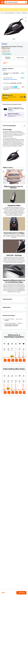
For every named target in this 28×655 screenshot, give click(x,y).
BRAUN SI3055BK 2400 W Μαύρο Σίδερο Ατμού (23, 381)
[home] (2, 13)
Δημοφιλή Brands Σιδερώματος (12, 324)
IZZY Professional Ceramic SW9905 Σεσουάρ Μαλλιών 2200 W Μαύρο (19, 349)
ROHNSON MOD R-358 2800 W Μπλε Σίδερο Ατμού (8, 381)
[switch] (24, 97)
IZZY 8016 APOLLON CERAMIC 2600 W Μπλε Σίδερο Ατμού (16, 381)
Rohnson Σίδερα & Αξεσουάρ (11, 325)
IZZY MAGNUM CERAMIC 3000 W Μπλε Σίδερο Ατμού (4, 381)
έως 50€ (7, 320)
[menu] (2, 2)
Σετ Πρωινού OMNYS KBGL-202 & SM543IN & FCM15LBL (4, 349)
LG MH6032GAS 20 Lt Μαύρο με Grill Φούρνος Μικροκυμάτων (23, 349)
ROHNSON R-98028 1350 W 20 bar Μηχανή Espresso (12, 349)
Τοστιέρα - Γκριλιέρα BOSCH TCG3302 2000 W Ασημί (16, 349)
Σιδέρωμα (20, 323)
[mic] (26, 2)
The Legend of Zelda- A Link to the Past (8, 349)
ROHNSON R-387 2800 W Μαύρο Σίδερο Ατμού (12, 381)
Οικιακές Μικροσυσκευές (10, 323)
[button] (14, 208)
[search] (6, 2)
